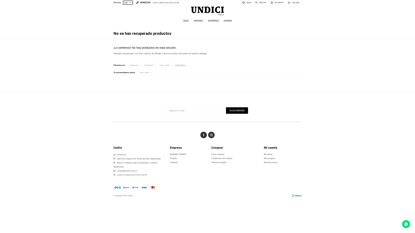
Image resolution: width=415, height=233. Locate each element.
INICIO (248, 3)
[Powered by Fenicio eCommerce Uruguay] (297, 195)
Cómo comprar (217, 154)
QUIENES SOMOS (178, 154)
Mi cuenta (268, 154)
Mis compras (269, 158)
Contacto (174, 162)
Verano (198, 20)
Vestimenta (133, 65)
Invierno (213, 20)
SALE (186, 20)
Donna (228, 20)
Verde (164, 65)
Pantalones (148, 65)
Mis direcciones (271, 162)
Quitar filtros (180, 65)
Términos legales (218, 162)
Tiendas (173, 158)
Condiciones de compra (221, 158)
